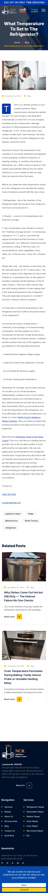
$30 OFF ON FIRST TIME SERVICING (24, 2)
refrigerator (10, 528)
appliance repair (13, 514)
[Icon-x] (13, 863)
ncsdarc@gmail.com (11, 502)
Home (17, 42)
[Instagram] (8, 863)
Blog (27, 42)
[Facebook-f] (3, 863)
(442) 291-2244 (9, 494)
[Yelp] (23, 863)
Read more (9, 616)
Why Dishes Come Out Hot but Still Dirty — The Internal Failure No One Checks (23, 596)
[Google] (18, 863)
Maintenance (11, 521)
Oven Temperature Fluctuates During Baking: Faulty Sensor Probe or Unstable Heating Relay (23, 677)
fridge (30, 514)
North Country (31, 521)
